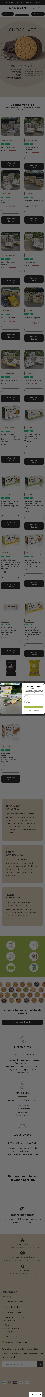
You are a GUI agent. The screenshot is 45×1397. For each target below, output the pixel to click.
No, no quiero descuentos (34, 710)
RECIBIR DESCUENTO (33, 706)
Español (33, 1394)
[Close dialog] (43, 684)
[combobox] (35, 1394)
